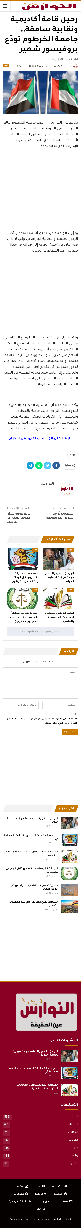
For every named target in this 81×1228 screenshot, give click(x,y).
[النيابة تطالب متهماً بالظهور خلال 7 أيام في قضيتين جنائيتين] (22, 598)
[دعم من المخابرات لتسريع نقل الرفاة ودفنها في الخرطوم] (22, 559)
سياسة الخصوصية (21, 1201)
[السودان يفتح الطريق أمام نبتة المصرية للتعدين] (69, 906)
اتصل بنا (46, 1201)
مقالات (73, 1140)
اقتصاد (73, 1124)
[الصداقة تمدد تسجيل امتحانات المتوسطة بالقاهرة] (58, 598)
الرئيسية (57, 1186)
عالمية (73, 1163)
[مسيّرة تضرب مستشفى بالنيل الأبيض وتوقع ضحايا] (69, 890)
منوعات (73, 1148)
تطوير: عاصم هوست (20, 1219)
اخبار (6, 65)
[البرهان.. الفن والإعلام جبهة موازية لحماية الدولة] (58, 559)
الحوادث (73, 1132)
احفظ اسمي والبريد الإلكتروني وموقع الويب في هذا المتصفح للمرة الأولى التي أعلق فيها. (42, 721)
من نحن (41, 1209)
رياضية (73, 1155)
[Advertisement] (40, 198)
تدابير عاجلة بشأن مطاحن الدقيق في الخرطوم (19, 518)
